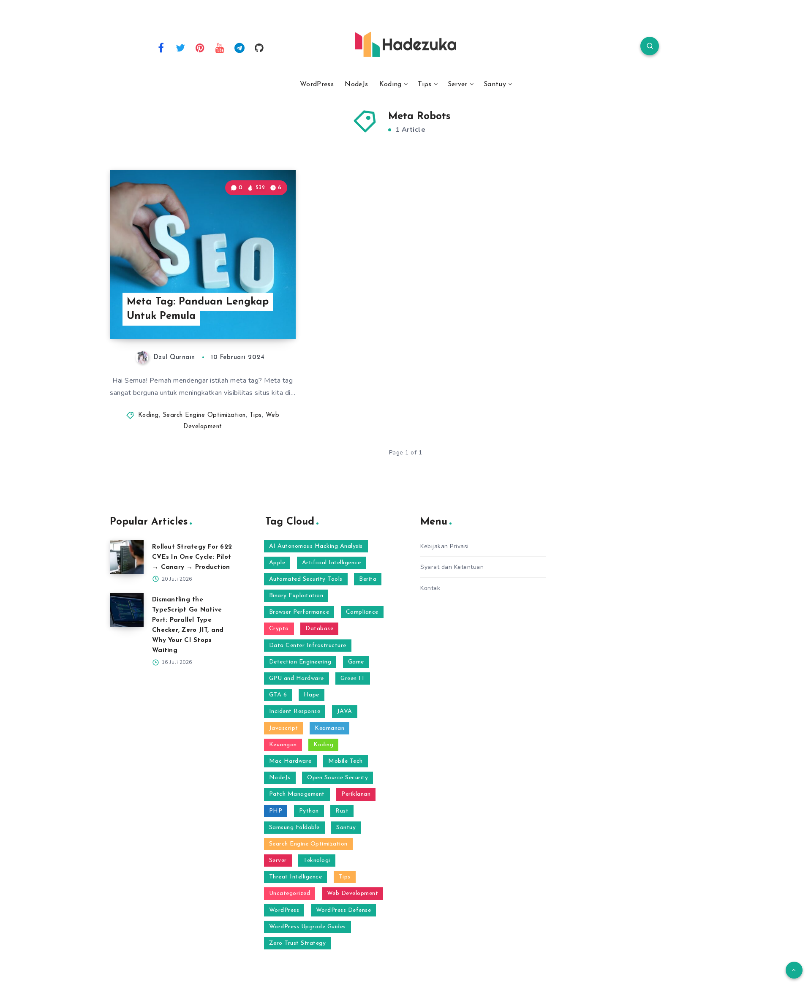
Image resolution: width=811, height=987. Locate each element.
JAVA (344, 711)
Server (458, 84)
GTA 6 (278, 695)
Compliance (362, 612)
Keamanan (329, 728)
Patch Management (297, 794)
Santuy (495, 84)
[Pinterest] (200, 47)
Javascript (283, 728)
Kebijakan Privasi (444, 546)
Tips (424, 84)
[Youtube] (220, 47)
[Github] (259, 47)
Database (319, 628)
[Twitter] (181, 47)
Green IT (352, 678)
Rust (341, 811)
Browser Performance (299, 612)
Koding (390, 84)
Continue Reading (256, 313)
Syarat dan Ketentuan (452, 567)
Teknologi (316, 860)
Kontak (430, 588)
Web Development (352, 893)
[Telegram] (239, 47)
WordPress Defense (343, 910)
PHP (276, 811)
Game (356, 662)
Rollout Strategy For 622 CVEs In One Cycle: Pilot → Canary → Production (192, 557)
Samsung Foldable (294, 827)
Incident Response (295, 711)
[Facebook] (161, 47)
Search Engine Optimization (204, 415)
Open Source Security (337, 778)
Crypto (279, 628)
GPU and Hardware (296, 678)
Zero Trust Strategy (297, 943)
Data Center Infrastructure (307, 645)
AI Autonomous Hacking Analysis (316, 546)
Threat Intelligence (295, 877)
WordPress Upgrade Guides (307, 927)
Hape (311, 695)
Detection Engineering (300, 662)
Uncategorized (289, 893)
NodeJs (356, 84)
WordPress (317, 84)
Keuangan (283, 745)
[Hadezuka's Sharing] (405, 44)
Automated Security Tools (306, 579)
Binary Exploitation (296, 596)
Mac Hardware (290, 761)
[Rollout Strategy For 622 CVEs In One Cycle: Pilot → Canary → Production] (127, 557)
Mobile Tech (345, 761)
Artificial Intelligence (331, 563)
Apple (277, 563)
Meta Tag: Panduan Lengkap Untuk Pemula (198, 309)
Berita (367, 579)
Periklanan (355, 794)
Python (309, 811)
